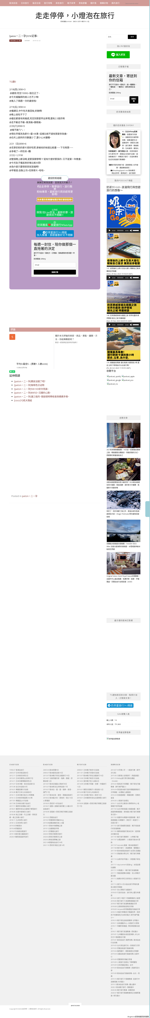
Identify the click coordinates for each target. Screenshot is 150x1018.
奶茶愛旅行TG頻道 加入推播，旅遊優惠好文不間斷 (55, 233)
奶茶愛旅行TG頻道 (121, 705)
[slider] (136, 230)
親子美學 (71, 3)
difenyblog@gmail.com (120, 170)
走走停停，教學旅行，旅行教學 (124, 173)
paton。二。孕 (16, 40)
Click (147, 509)
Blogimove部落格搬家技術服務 (138, 1017)
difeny (27, 40)
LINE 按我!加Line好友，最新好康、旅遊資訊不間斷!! (55, 212)
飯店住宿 (37, 3)
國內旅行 (116, 3)
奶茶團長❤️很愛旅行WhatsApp (54, 225)
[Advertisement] (54, 62)
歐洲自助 (13, 3)
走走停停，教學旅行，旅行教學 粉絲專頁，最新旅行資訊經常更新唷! (55, 190)
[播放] (109, 230)
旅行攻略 (48, 3)
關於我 (93, 3)
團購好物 (104, 3)
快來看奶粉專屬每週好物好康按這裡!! (54, 199)
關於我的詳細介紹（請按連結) (122, 165)
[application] (124, 230)
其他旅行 (60, 3)
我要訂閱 (55, 272)
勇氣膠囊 (83, 3)
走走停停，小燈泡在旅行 (75, 16)
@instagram (75, 1005)
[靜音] (131, 230)
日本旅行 (25, 3)
